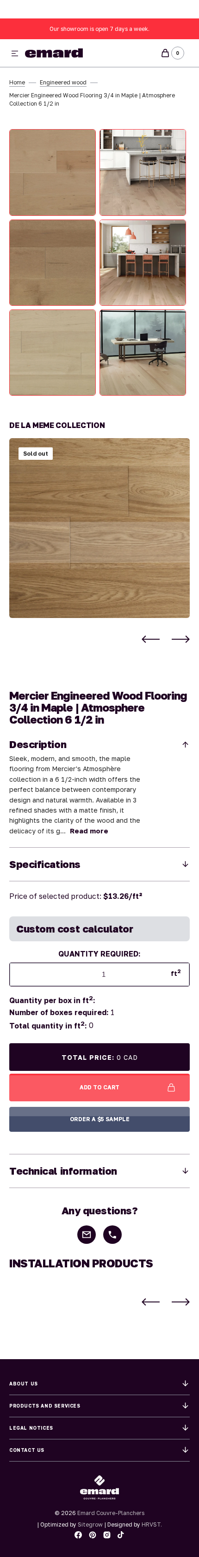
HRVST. (152, 1524)
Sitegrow (90, 1524)
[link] (99, 528)
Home (17, 82)
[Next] (181, 639)
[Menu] (15, 54)
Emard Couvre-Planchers (110, 1512)
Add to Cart (100, 1087)
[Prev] (151, 639)
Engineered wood (63, 82)
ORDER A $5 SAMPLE (100, 1119)
